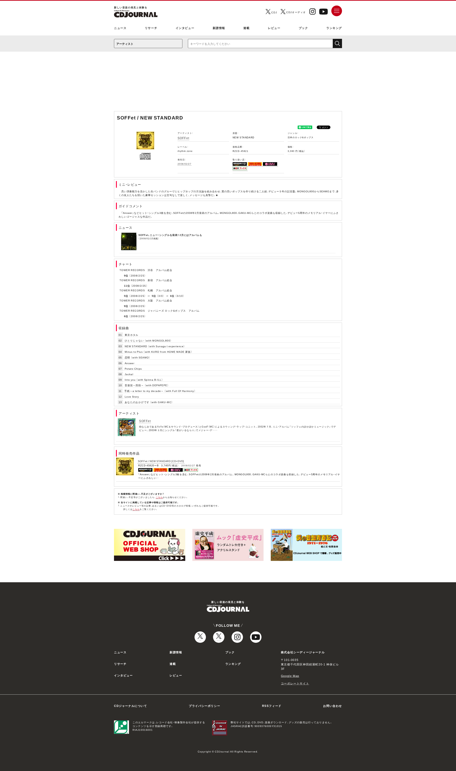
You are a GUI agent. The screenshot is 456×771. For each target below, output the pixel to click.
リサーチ (151, 28)
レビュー (274, 28)
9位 (126, 275)
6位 (172, 296)
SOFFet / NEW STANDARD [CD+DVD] (161, 461)
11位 (127, 285)
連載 (246, 28)
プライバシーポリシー (204, 706)
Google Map (290, 676)
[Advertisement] (228, 83)
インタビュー (185, 28)
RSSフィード (271, 706)
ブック (303, 28)
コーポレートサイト (295, 683)
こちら (159, 497)
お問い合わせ (332, 706)
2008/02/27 (184, 163)
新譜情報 (219, 28)
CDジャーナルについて (130, 706)
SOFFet (183, 138)
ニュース (120, 28)
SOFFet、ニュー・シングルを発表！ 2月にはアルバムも (170, 235)
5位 (126, 296)
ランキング (334, 28)
